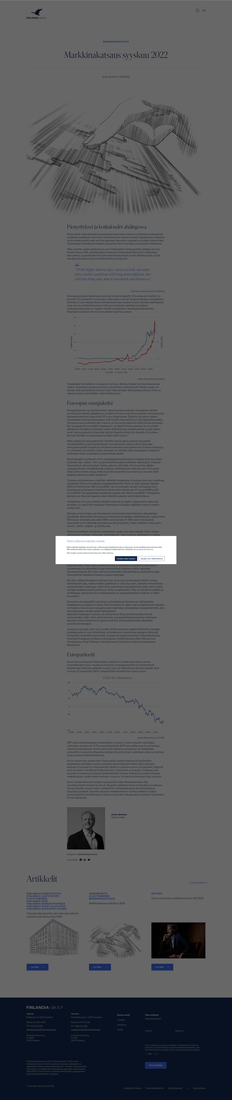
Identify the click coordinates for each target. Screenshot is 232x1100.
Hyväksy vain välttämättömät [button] (152, 558)
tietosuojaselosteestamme (143, 549)
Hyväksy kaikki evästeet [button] (126, 558)
